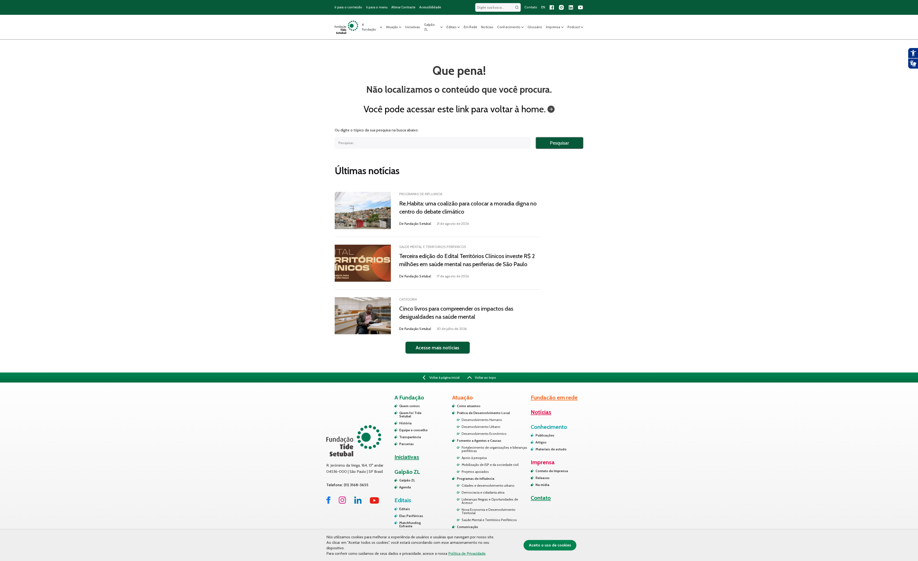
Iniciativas (412, 27)
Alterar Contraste (403, 7)
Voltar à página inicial (444, 377)
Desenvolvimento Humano (482, 419)
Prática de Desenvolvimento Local (483, 413)
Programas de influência (475, 478)
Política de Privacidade (467, 553)
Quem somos (409, 406)
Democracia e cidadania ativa (483, 492)
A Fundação (369, 27)
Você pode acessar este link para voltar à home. (455, 109)
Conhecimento (508, 27)
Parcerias (406, 444)
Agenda (405, 487)
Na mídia (542, 484)
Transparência (410, 437)
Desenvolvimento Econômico (484, 433)
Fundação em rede (554, 397)
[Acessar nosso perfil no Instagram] (561, 7)
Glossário (535, 27)
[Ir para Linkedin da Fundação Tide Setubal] (357, 502)
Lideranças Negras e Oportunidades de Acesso (490, 501)
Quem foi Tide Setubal (410, 414)
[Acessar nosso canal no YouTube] (580, 7)
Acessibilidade (430, 7)
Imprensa (553, 27)
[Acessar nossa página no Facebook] (552, 7)
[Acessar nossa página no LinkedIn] (571, 7)
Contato (531, 7)
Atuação (392, 27)
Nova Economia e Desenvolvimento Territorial (488, 511)
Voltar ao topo (485, 377)
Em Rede (470, 27)
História (405, 423)
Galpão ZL (429, 27)
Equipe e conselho (413, 430)
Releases (543, 478)
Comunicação (467, 527)
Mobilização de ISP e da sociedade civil (490, 464)
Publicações (545, 435)
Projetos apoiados (475, 471)
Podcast (574, 27)
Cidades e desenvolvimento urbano (488, 485)
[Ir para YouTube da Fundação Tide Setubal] (374, 502)
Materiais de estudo (551, 449)
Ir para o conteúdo (348, 7)
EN (543, 7)
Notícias (487, 27)
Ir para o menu (377, 7)
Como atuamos (469, 406)
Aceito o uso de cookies (550, 545)
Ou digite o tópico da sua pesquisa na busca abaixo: (376, 130)
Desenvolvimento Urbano (481, 426)
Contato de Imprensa (552, 471)
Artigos (541, 442)
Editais (451, 27)
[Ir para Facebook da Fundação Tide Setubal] (328, 502)
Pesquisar (559, 143)
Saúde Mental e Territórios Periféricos (489, 520)
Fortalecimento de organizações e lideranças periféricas (494, 449)
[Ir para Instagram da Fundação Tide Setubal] (342, 502)
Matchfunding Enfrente (410, 524)
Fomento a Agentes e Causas (479, 440)
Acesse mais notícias (437, 348)
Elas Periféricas (411, 516)
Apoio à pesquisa (474, 457)
